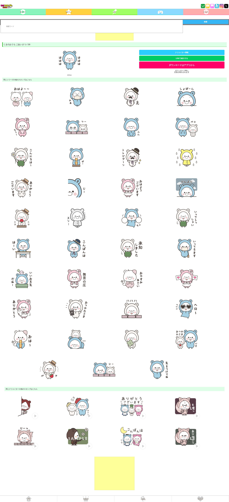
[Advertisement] (114, 34)
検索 (205, 22)
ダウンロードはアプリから (182, 65)
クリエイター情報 (181, 52)
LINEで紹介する (182, 58)
